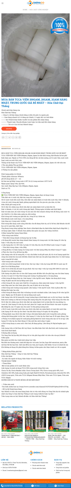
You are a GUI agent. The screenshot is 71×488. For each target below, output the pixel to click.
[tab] (6, 148)
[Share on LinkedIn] (19, 137)
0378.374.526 (12, 467)
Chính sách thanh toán (28, 483)
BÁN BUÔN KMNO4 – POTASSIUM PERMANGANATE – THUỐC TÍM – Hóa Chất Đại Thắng (35, 438)
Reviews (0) (16, 148)
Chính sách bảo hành (44, 483)
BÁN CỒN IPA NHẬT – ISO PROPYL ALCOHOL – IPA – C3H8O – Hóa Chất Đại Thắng (58, 437)
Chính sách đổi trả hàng (12, 481)
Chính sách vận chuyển (59, 481)
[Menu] (2, 3)
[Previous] (1, 427)
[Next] (69, 427)
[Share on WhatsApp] (3, 137)
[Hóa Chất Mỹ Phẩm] (35, 3)
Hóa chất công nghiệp (38, 10)
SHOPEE (9, 129)
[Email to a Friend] (13, 137)
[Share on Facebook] (6, 137)
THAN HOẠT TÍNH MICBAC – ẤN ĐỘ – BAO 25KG (11, 436)
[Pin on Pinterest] (16, 137)
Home (25, 10)
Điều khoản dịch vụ (43, 481)
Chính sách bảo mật (28, 481)
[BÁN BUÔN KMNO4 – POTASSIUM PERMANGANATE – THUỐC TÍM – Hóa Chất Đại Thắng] (35, 421)
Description (6, 148)
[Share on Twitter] (9, 137)
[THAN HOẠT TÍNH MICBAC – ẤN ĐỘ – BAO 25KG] (12, 421)
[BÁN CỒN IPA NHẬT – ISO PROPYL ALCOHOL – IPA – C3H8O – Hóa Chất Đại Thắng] (59, 421)
